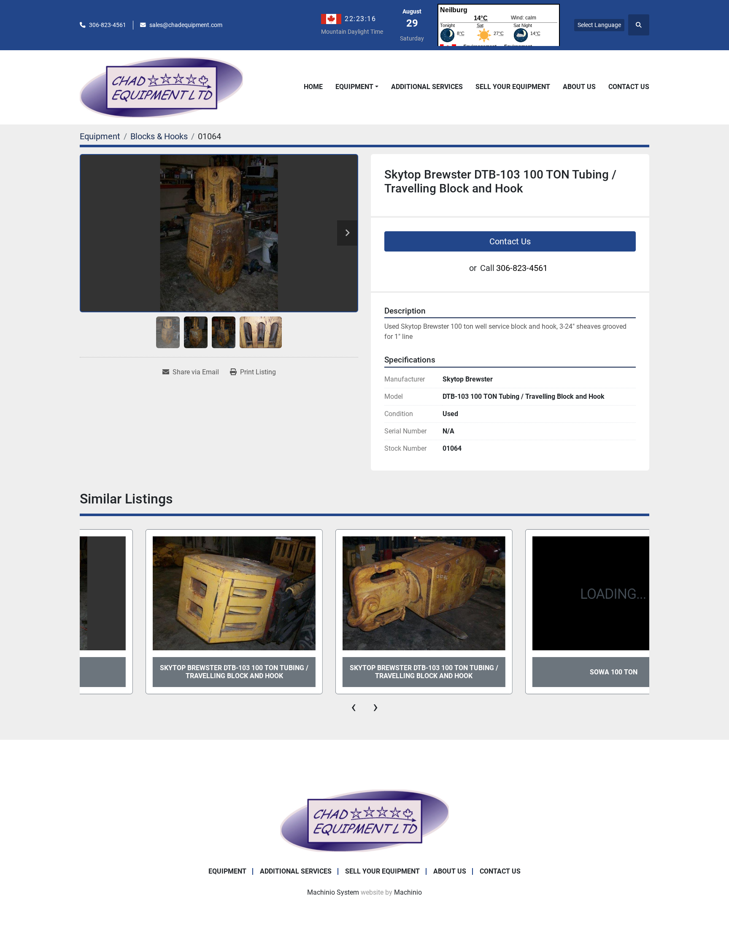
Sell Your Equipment (512, 87)
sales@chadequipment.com (185, 25)
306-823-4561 (107, 25)
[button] (356, 87)
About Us (579, 87)
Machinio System (333, 892)
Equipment (354, 87)
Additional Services (427, 87)
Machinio (408, 892)
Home (313, 87)
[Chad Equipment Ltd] (364, 820)
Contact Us (628, 87)
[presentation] (353, 707)
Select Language (599, 25)
